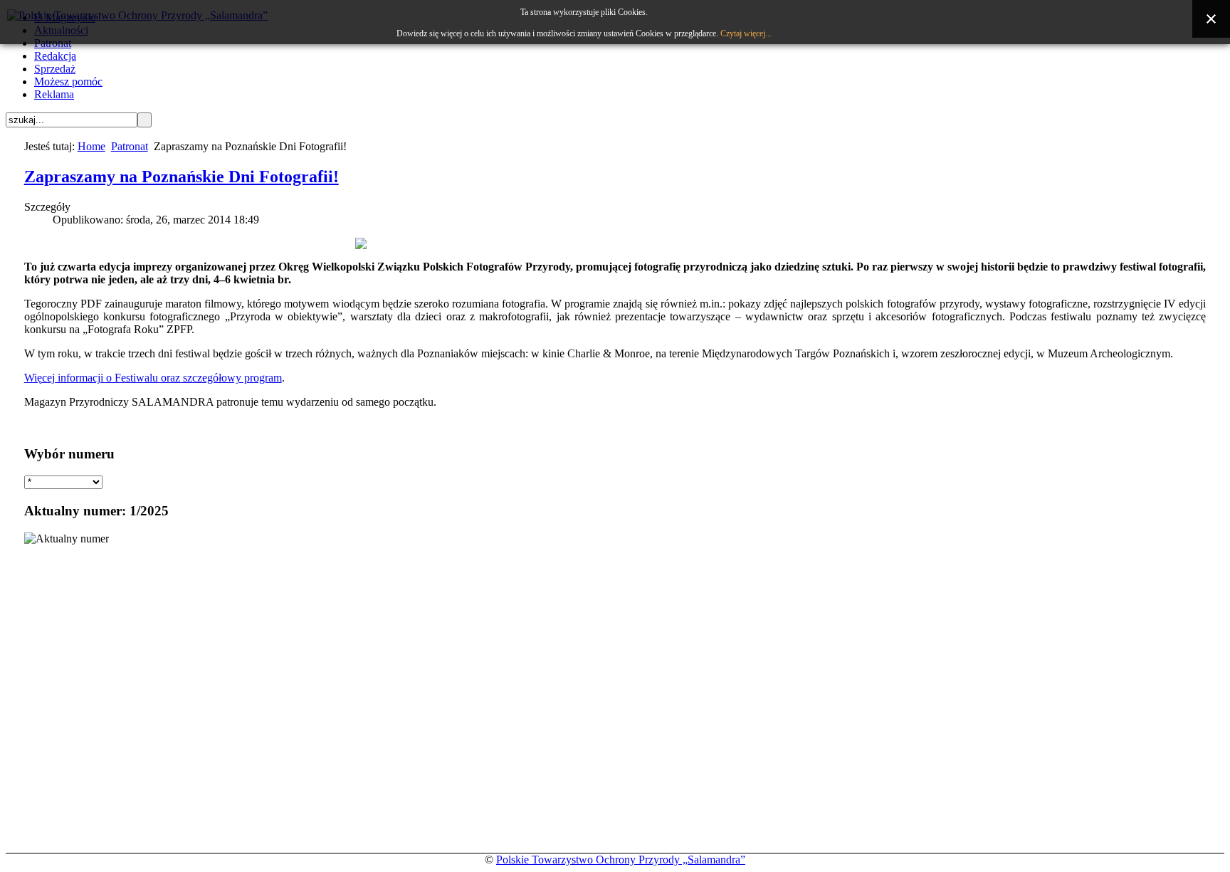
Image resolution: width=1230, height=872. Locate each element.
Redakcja (55, 56)
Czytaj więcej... (746, 33)
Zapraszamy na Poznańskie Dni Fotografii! (181, 176)
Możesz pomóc (68, 81)
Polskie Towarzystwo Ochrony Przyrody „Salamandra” (620, 859)
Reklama (54, 94)
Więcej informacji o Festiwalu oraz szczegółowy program (153, 378)
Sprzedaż (54, 69)
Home (91, 146)
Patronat (129, 146)
